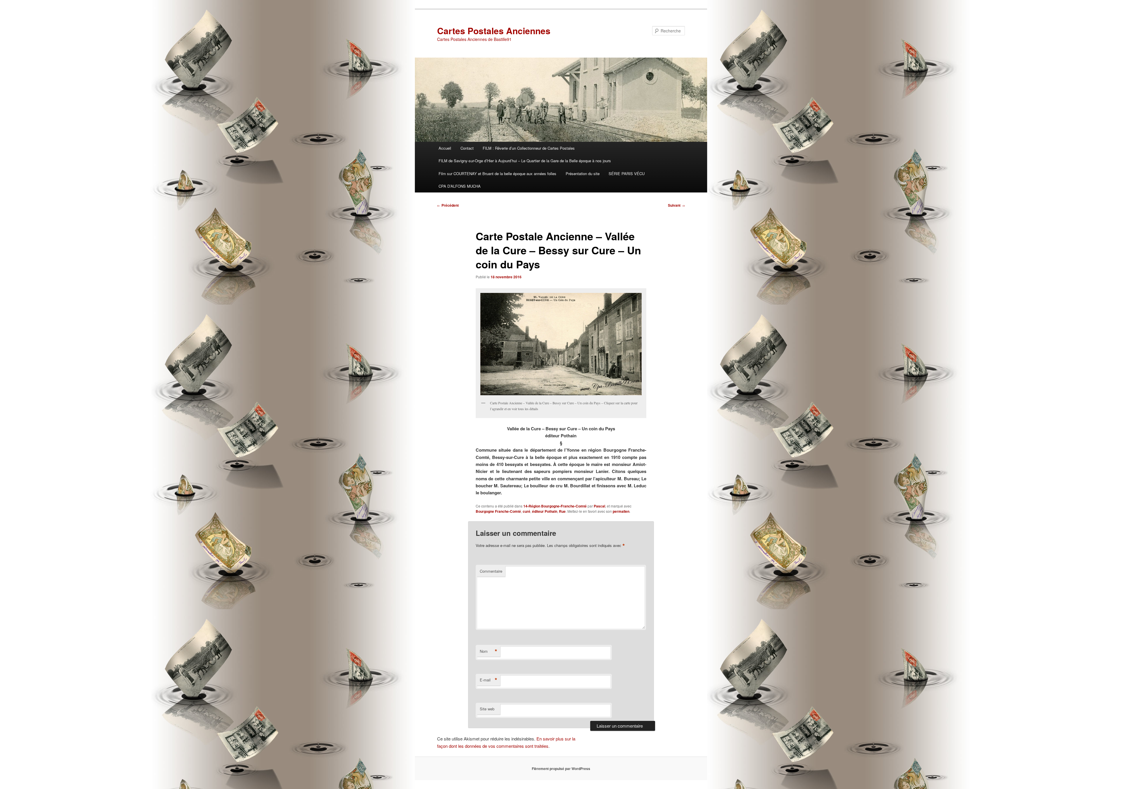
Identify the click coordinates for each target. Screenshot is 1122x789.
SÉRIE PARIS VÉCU (627, 173)
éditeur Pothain (544, 511)
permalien (621, 511)
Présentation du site (583, 173)
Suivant (676, 205)
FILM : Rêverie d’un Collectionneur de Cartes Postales (529, 148)
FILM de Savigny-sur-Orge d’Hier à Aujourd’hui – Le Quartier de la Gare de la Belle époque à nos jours (525, 160)
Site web (487, 709)
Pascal (599, 506)
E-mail (488, 680)
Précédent (448, 205)
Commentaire (491, 571)
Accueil (445, 148)
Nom (488, 651)
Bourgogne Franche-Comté (498, 511)
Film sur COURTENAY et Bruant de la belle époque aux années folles (497, 173)
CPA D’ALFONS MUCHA (460, 186)
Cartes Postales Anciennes (493, 30)
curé (526, 511)
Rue (562, 511)
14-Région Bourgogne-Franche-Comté (555, 506)
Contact (467, 148)
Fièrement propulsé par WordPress (561, 768)
